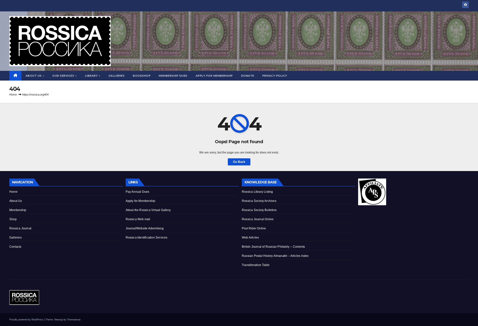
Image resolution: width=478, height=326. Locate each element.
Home (13, 94)
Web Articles (250, 237)
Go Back (239, 161)
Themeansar (73, 319)
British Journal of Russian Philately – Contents (273, 246)
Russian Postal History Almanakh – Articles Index (275, 255)
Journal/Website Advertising (145, 228)
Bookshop (141, 75)
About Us (34, 75)
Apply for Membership (214, 75)
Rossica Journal (20, 228)
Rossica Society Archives (259, 200)
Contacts (15, 246)
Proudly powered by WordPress (26, 319)
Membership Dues (173, 75)
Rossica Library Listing (257, 191)
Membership (17, 210)
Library (92, 75)
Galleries (116, 75)
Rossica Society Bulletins (259, 210)
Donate (247, 75)
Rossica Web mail (138, 219)
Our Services (63, 75)
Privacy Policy (274, 75)
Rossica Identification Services (146, 237)
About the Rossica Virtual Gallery (148, 210)
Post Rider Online (254, 228)
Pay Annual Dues (137, 191)
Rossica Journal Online (258, 219)
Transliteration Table (255, 265)
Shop (13, 219)
